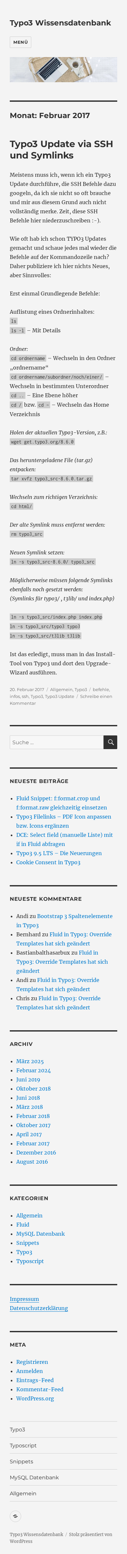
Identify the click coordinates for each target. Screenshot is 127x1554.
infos (15, 696)
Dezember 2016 (36, 1152)
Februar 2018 (33, 1116)
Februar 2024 (33, 1070)
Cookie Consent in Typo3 (48, 862)
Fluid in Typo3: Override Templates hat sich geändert (62, 961)
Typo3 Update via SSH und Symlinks (61, 149)
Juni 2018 (28, 1097)
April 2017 (29, 1134)
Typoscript (30, 1261)
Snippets (27, 1243)
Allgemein (61, 689)
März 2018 (29, 1107)
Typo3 (81, 689)
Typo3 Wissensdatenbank (60, 22)
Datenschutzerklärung (39, 1308)
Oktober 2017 (33, 1125)
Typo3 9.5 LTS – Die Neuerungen (59, 853)
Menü (20, 42)
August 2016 (32, 1161)
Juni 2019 (28, 1079)
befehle (101, 689)
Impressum (24, 1299)
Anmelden (29, 1371)
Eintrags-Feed (35, 1380)
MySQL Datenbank (40, 1233)
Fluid (22, 1224)
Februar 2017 (32, 1143)
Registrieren (32, 1362)
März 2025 (30, 1061)
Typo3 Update (59, 696)
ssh (25, 696)
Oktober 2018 (33, 1088)
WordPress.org (35, 1398)
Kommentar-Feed (40, 1389)
